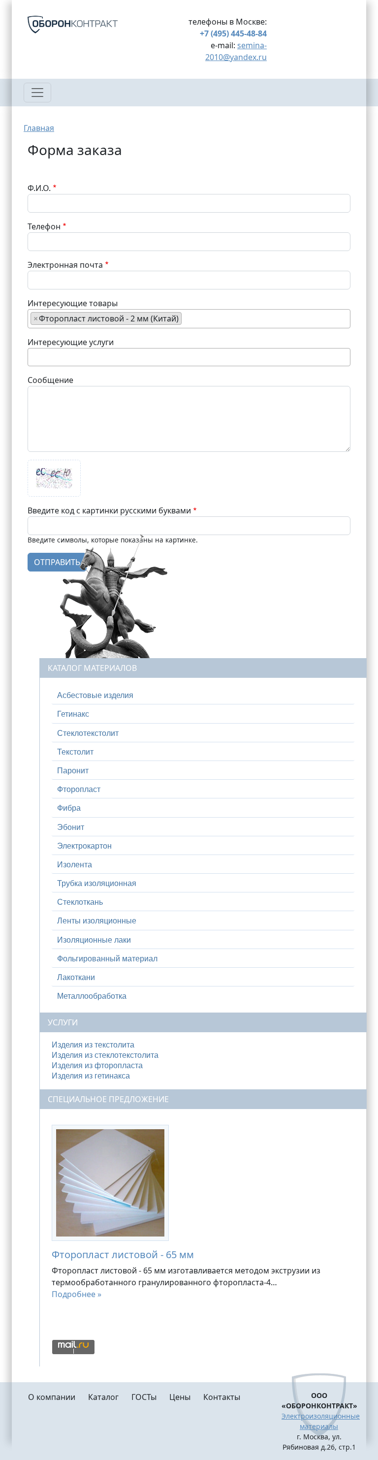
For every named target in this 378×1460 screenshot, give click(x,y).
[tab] (203, 695)
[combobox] (189, 318)
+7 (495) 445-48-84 (233, 33)
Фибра (69, 808)
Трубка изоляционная (96, 883)
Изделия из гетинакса (91, 1076)
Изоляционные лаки (94, 940)
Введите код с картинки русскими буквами (109, 510)
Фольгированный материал (107, 958)
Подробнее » (76, 1294)
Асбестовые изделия (95, 695)
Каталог (103, 1397)
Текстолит (75, 752)
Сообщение (50, 380)
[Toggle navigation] (37, 92)
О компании (51, 1397)
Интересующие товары (73, 303)
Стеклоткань (80, 902)
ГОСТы (144, 1397)
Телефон (44, 226)
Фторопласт (78, 789)
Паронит (73, 770)
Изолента (74, 864)
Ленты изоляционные (96, 921)
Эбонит (70, 827)
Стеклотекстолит (88, 733)
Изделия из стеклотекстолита (105, 1055)
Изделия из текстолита (93, 1045)
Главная (39, 128)
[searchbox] (187, 318)
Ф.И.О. (39, 188)
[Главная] (84, 24)
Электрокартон (84, 846)
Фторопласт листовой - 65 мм (123, 1254)
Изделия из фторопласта (97, 1065)
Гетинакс (73, 714)
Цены (179, 1397)
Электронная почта (65, 264)
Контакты (221, 1397)
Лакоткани (76, 977)
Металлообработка (91, 996)
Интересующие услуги (71, 342)
